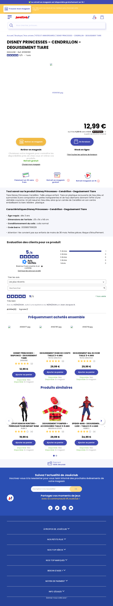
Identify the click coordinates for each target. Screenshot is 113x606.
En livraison (84, 142)
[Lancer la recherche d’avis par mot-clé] (104, 288)
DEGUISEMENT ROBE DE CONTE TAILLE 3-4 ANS (55, 355)
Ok (76, 489)
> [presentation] (101, 420)
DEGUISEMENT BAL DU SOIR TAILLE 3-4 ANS (86, 355)
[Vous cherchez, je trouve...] (11, 25)
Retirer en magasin (34, 142)
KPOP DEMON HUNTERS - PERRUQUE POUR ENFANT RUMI (24, 425)
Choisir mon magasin (31, 164)
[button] (54, 455)
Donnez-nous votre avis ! (56, 598)
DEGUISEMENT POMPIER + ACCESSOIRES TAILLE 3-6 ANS (55, 425)
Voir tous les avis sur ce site (29, 271)
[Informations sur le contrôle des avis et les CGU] (42, 266)
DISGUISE (11, 52)
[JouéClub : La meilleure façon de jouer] (22, 20)
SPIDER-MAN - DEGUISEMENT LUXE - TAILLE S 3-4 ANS (86, 425)
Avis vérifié (101, 296)
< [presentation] (9, 420)
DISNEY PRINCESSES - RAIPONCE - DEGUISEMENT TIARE (24, 356)
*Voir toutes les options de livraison (82, 154)
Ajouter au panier (24, 374)
